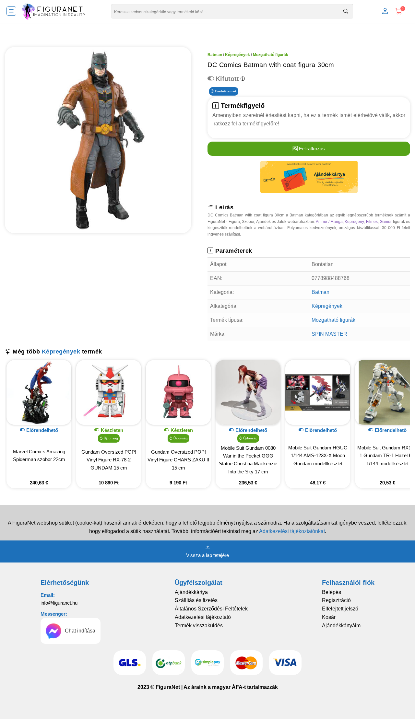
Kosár (329, 617)
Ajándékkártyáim (341, 625)
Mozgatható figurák (270, 54)
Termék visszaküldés (199, 625)
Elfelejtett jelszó (340, 608)
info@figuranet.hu (59, 603)
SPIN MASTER (329, 334)
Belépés (331, 592)
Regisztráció (336, 600)
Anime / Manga (329, 221)
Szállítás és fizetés (196, 600)
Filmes (372, 221)
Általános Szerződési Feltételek (211, 608)
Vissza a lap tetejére (207, 555)
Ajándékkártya (191, 592)
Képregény (354, 221)
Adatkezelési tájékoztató (203, 617)
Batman (215, 54)
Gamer (386, 221)
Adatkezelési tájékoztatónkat (292, 531)
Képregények (237, 54)
